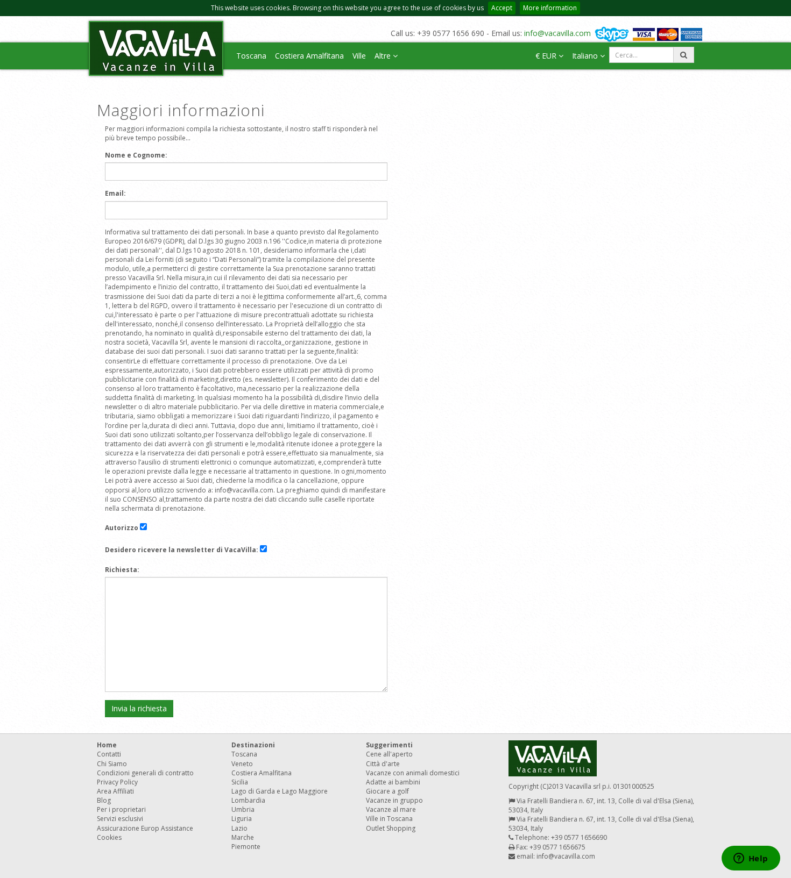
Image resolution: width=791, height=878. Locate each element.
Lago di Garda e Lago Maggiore (279, 791)
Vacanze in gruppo (394, 800)
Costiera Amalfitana (309, 56)
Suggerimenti (389, 744)
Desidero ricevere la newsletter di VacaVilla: (181, 549)
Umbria (243, 809)
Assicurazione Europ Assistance (145, 828)
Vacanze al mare (391, 809)
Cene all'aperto (389, 754)
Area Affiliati (115, 791)
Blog (104, 800)
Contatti (109, 754)
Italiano (586, 56)
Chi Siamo (112, 763)
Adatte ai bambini (393, 782)
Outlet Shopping (390, 828)
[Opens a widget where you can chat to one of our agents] (750, 859)
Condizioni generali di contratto (145, 772)
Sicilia (239, 782)
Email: (115, 193)
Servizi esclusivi (120, 818)
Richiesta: (122, 569)
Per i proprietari (121, 809)
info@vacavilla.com (557, 33)
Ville (359, 56)
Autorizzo (121, 527)
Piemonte (245, 846)
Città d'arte (383, 763)
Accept (501, 7)
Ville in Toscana (389, 818)
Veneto (242, 763)
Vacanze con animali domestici (413, 772)
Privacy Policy (117, 782)
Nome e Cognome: (136, 155)
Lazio (239, 828)
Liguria (241, 818)
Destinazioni (253, 744)
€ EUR (547, 56)
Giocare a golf (387, 791)
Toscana (251, 56)
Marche (242, 837)
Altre (384, 56)
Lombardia (248, 800)
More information (550, 7)
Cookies (109, 837)
